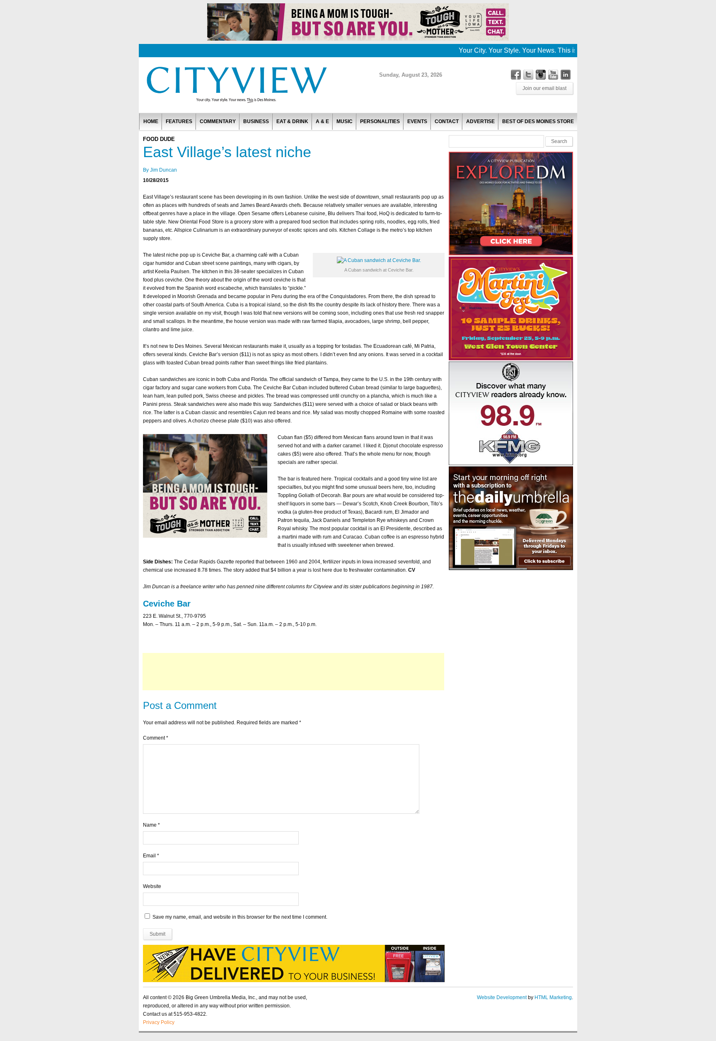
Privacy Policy (158, 1022)
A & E (322, 121)
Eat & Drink (292, 121)
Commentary (218, 121)
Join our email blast (544, 88)
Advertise (480, 121)
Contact (447, 121)
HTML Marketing (553, 997)
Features (179, 121)
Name (150, 825)
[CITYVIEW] (236, 102)
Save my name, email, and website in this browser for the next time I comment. (239, 917)
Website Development (502, 997)
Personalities (380, 121)
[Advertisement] (293, 671)
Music (344, 121)
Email (149, 856)
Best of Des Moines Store (538, 121)
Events (417, 121)
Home (150, 121)
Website (152, 886)
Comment (155, 738)
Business (256, 121)
